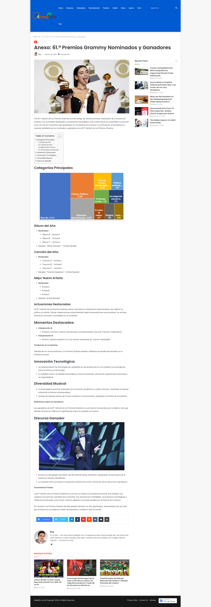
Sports (131, 8)
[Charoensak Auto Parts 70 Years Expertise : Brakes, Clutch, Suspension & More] (141, 111)
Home (60, 8)
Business (69, 8)
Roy (39, 54)
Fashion (106, 8)
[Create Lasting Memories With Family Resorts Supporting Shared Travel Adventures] (141, 71)
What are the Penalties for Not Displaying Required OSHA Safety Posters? (162, 99)
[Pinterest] (83, 519)
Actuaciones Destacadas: (50, 150)
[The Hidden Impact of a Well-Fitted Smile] (141, 123)
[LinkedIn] (71, 519)
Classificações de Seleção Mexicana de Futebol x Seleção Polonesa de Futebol (114, 580)
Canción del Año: (46, 145)
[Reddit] (89, 519)
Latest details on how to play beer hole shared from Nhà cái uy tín (47, 582)
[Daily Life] (44, 16)
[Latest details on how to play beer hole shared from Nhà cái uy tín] (48, 568)
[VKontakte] (95, 519)
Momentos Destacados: (46, 152)
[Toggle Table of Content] (58, 136)
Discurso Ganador (44, 161)
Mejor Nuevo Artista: (48, 147)
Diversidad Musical (44, 158)
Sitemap (153, 600)
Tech (139, 8)
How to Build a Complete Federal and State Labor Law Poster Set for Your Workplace (163, 86)
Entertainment (94, 8)
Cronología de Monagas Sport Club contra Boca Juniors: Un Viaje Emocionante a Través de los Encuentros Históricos (81, 582)
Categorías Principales (45, 140)
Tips (60, 24)
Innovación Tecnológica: (47, 155)
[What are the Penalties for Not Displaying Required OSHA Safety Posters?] (141, 99)
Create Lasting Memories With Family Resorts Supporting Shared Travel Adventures (161, 72)
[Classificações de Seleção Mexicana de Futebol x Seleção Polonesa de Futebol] (114, 567)
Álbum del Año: (45, 142)
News (123, 8)
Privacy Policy (132, 600)
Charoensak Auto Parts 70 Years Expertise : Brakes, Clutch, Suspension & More (162, 111)
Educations (81, 8)
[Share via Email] (101, 519)
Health (115, 8)
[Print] (106, 519)
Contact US (143, 600)
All (43, 37)
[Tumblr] (77, 519)
